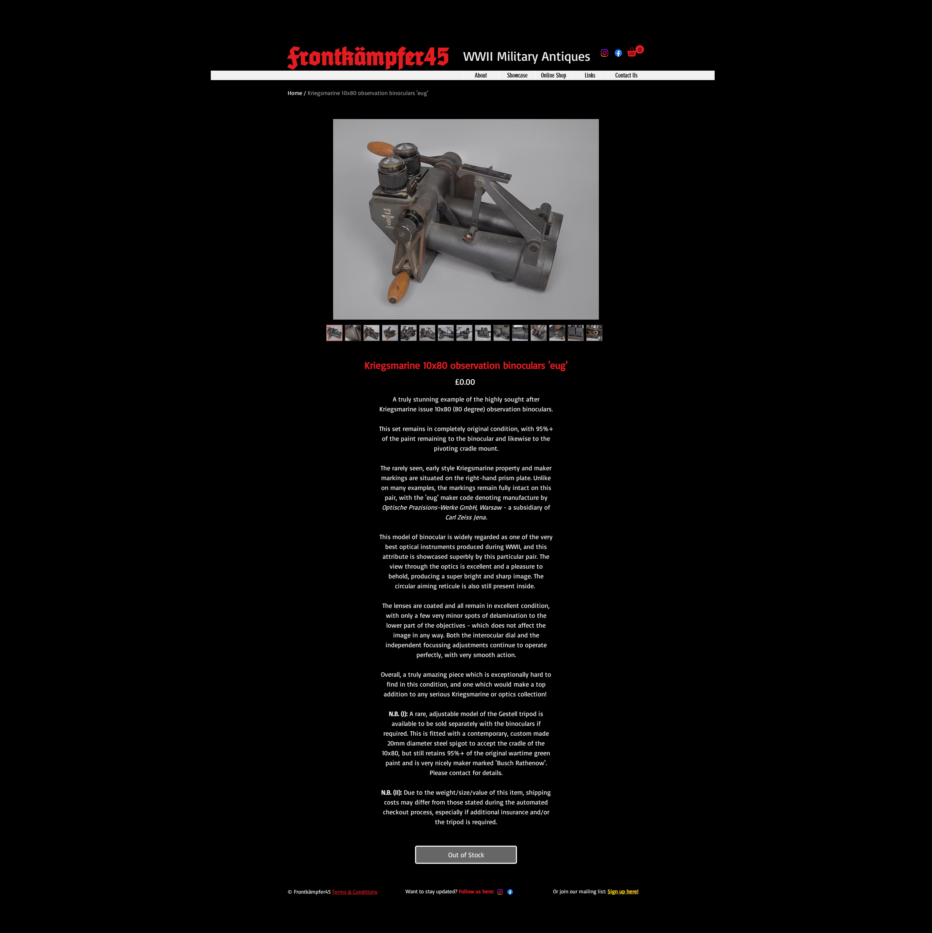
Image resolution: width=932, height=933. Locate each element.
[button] (635, 50)
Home (295, 92)
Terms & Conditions (355, 891)
